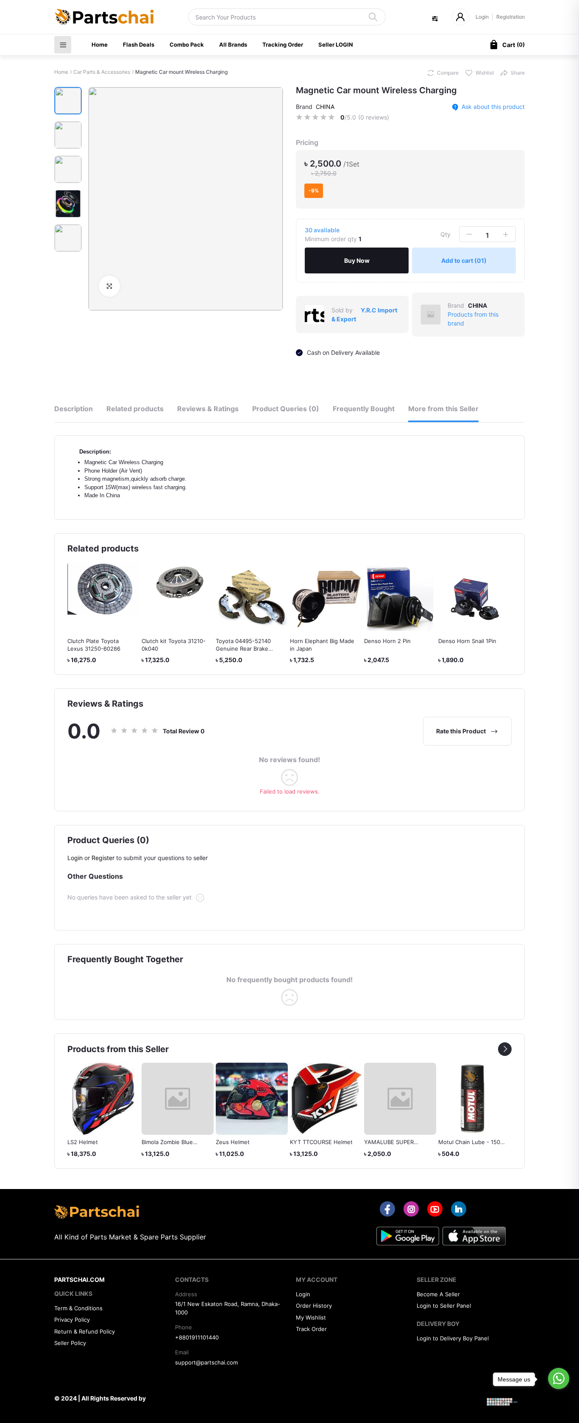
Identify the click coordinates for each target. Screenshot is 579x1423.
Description (73, 408)
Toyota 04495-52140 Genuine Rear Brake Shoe (243, 649)
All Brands (233, 44)
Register (103, 857)
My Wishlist (311, 1317)
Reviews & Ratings (208, 408)
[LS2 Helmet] (103, 1099)
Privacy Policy (72, 1319)
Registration (510, 17)
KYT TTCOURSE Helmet (321, 1142)
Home (100, 44)
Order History (314, 1305)
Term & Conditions (78, 1308)
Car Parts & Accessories (101, 72)
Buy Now (357, 260)
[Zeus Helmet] (252, 1099)
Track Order (311, 1329)
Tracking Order (282, 44)
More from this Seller (443, 408)
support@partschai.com (206, 1362)
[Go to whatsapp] (558, 1378)
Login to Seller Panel (444, 1305)
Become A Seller (438, 1294)
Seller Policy (70, 1342)
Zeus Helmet (233, 1142)
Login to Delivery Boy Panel (453, 1338)
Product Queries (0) (285, 408)
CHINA (325, 106)
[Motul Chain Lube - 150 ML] (474, 1099)
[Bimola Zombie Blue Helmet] (178, 1099)
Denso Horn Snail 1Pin (467, 641)
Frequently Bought (364, 408)
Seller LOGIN (335, 44)
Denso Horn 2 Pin (387, 641)
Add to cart (464, 260)
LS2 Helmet (82, 1142)
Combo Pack (187, 44)
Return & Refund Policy (84, 1331)
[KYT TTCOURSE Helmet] (326, 1099)
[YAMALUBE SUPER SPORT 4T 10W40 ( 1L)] (400, 1099)
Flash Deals (138, 44)
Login (482, 17)
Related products (135, 408)
